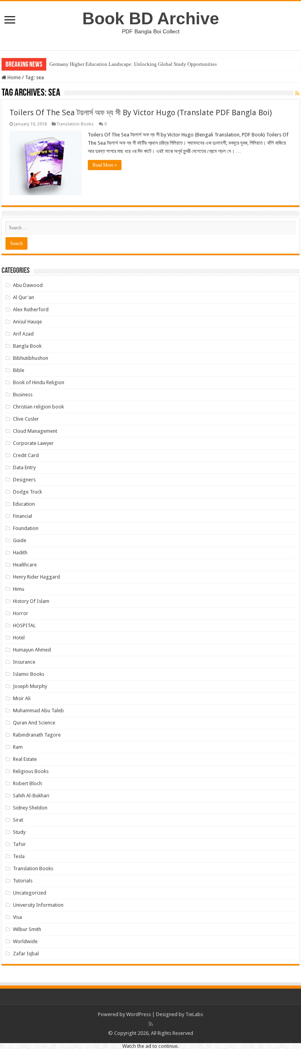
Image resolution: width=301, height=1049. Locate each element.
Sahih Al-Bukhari (31, 796)
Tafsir (19, 844)
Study (19, 832)
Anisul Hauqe (27, 322)
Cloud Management (35, 431)
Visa (17, 917)
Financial (22, 516)
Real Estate (25, 759)
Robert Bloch (27, 783)
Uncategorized (29, 893)
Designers (24, 480)
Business (23, 394)
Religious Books (31, 771)
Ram (18, 747)
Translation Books (75, 124)
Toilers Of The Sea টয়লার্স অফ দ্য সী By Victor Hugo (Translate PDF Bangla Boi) (140, 112)
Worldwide (25, 941)
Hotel (19, 638)
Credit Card (26, 455)
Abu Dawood (28, 285)
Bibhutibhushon (30, 358)
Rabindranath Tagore (37, 735)
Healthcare (25, 565)
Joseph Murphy (30, 686)
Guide (19, 540)
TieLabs (194, 1014)
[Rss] (151, 1024)
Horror (20, 613)
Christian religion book (38, 407)
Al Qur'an (23, 297)
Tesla (19, 856)
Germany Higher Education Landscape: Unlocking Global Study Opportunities (133, 64)
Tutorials (23, 881)
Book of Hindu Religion (38, 382)
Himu (18, 589)
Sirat (18, 820)
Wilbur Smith (27, 929)
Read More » (104, 165)
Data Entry (24, 467)
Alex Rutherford (31, 309)
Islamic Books (28, 674)
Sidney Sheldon (30, 808)
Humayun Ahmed (32, 650)
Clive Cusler (26, 419)
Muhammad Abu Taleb (38, 710)
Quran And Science (34, 723)
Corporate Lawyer (33, 443)
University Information (38, 905)
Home (13, 77)
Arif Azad (23, 334)
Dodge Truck (27, 492)
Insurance (24, 662)
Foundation (25, 528)
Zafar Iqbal (26, 953)
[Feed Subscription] (297, 93)
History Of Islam (31, 601)
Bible (18, 370)
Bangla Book (27, 346)
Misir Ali (22, 698)
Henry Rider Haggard (36, 577)
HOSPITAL (24, 625)
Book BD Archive (150, 18)
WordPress (138, 1014)
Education (24, 504)
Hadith (20, 552)
